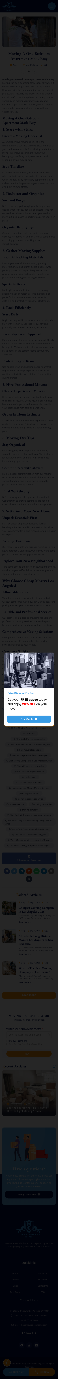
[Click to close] (50, 656)
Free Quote (27, 719)
